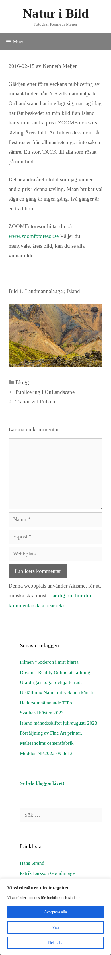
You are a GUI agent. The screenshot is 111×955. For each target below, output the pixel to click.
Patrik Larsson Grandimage (47, 873)
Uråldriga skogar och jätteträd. (51, 682)
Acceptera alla (55, 912)
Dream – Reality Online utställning (55, 672)
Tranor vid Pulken (35, 402)
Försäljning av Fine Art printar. (51, 733)
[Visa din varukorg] (101, 38)
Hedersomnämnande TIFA (46, 703)
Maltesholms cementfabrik (47, 743)
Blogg (22, 382)
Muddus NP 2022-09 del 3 (46, 753)
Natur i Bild (56, 13)
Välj (55, 927)
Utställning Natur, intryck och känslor (58, 692)
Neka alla (55, 943)
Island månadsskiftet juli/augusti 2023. (59, 723)
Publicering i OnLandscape (45, 392)
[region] (55, 916)
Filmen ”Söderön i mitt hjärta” (50, 662)
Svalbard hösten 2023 (42, 712)
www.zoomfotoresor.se (34, 236)
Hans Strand (32, 863)
